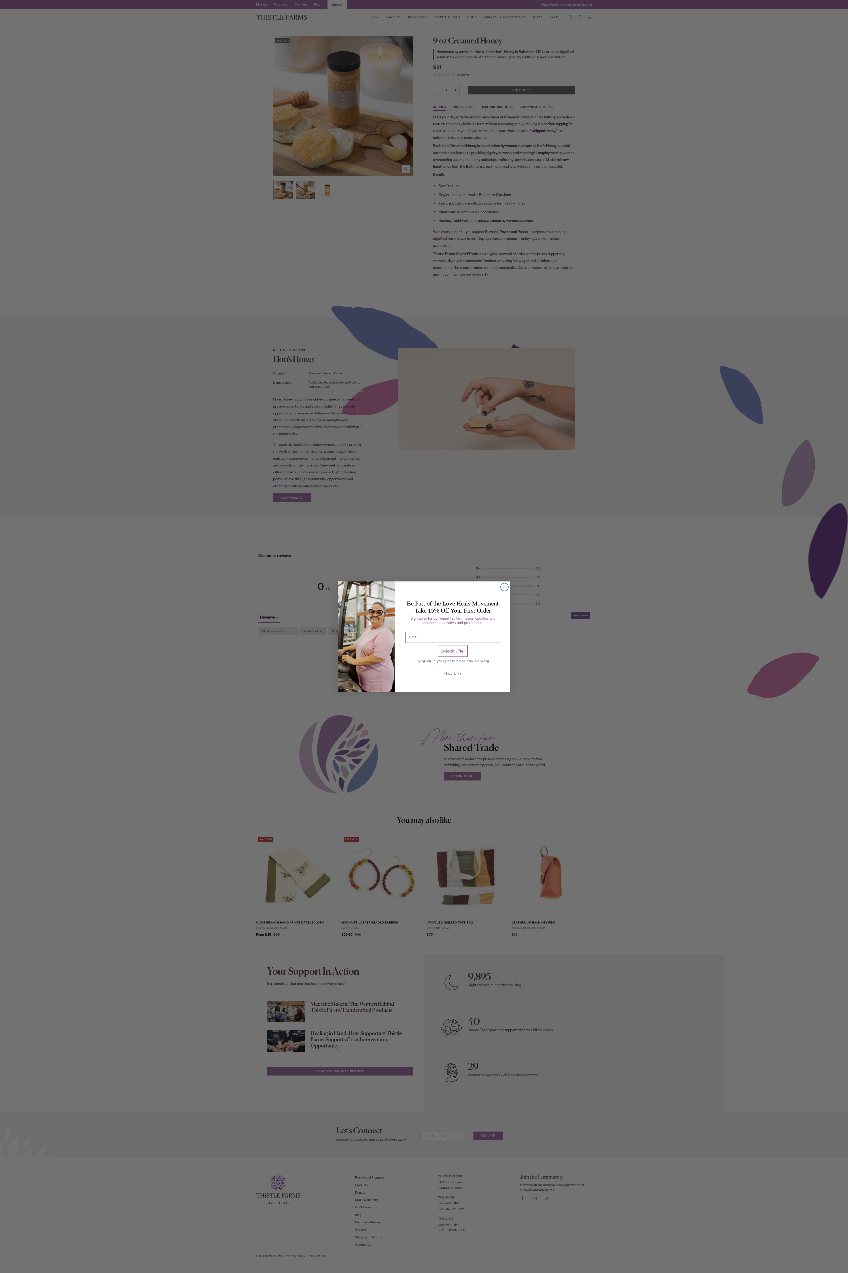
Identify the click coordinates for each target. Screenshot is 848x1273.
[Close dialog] (504, 587)
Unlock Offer (452, 651)
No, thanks (452, 673)
